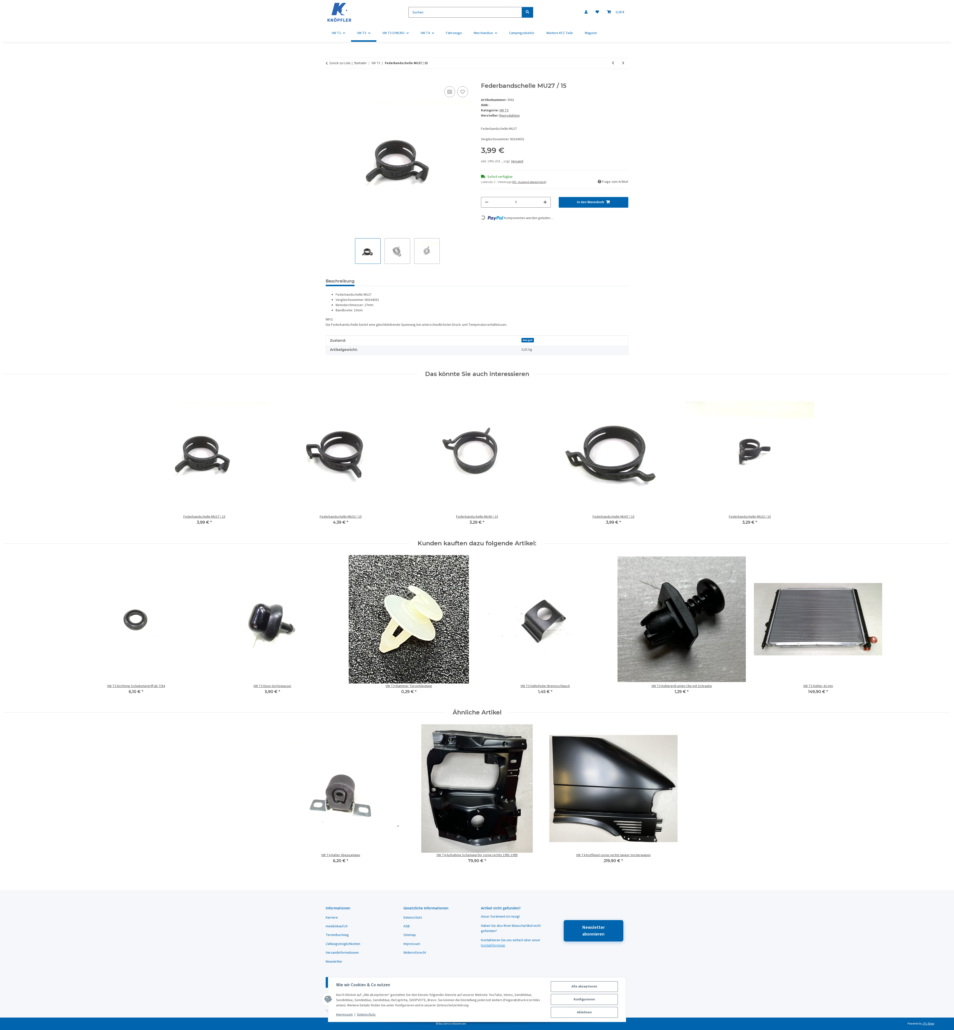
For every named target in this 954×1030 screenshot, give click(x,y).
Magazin (591, 33)
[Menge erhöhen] (545, 202)
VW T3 (504, 110)
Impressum (344, 1014)
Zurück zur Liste (339, 63)
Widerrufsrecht (414, 952)
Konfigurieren (584, 999)
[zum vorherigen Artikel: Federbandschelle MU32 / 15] (613, 63)
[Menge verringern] (486, 202)
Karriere (332, 917)
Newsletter (334, 961)
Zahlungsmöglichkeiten (343, 943)
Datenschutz (366, 1014)
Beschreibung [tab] (340, 281)
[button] (586, 12)
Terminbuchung (337, 935)
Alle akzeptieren (584, 986)
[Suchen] (527, 12)
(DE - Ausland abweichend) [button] (529, 182)
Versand (517, 161)
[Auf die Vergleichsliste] (449, 91)
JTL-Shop (928, 1024)
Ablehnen (584, 1012)
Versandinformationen (342, 952)
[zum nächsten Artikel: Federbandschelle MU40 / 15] (623, 63)
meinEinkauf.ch (337, 926)
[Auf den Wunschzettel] (462, 91)
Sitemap (409, 935)
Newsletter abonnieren (593, 930)
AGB (406, 926)
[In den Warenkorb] (330, 79)
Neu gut (528, 340)
